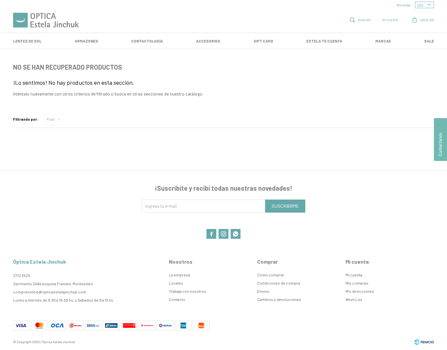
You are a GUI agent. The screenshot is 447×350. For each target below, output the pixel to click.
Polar (50, 119)
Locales (176, 283)
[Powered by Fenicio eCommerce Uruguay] (424, 342)
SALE (429, 41)
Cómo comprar (270, 274)
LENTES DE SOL (27, 41)
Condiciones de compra (278, 283)
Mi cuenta (354, 274)
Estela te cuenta (324, 41)
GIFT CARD (263, 41)
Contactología (147, 41)
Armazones (86, 41)
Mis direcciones (360, 291)
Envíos (263, 291)
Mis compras (357, 283)
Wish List (354, 299)
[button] (360, 19)
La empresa (179, 274)
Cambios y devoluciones (279, 299)
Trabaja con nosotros (187, 291)
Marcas (383, 41)
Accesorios (208, 41)
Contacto (177, 299)
